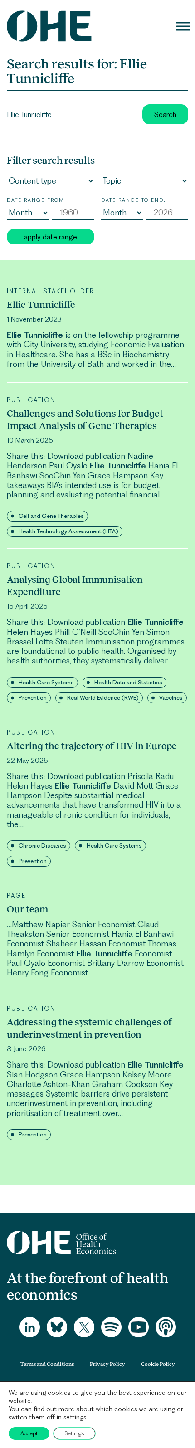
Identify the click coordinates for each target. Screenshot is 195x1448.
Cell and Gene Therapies (51, 515)
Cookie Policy (158, 1364)
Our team (27, 909)
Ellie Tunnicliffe (41, 304)
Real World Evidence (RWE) (103, 697)
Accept (29, 1433)
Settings (74, 1433)
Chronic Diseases (42, 845)
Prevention (33, 697)
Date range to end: (133, 200)
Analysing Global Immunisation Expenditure (75, 585)
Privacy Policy (107, 1364)
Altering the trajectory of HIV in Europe (92, 746)
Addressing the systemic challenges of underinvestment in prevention (89, 1028)
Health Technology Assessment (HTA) (68, 531)
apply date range (50, 236)
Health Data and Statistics (128, 682)
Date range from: (37, 200)
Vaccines (171, 697)
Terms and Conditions (47, 1364)
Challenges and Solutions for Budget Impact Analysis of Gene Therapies (85, 419)
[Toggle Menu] (183, 26)
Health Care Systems (46, 682)
